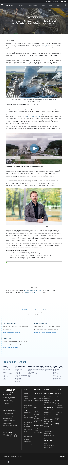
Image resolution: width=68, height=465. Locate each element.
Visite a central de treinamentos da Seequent (45, 332)
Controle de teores (28, 400)
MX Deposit (5, 376)
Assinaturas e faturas (49, 445)
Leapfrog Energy (28, 52)
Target (4, 372)
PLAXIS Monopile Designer (21, 375)
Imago (4, 375)
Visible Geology (37, 430)
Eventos (36, 405)
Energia (28, 17)
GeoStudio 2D (18, 378)
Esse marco (44, 45)
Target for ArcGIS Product (9, 373)
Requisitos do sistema (49, 416)
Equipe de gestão (58, 412)
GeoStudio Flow (18, 381)
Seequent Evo (56, 369)
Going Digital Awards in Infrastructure (33, 292)
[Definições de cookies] (8, 461)
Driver (4, 378)
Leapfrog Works (6, 369)
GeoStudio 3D (18, 379)
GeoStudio (17, 376)
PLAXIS (17, 370)
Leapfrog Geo (6, 367)
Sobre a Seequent (59, 394)
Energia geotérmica (28, 422)
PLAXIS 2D (17, 372)
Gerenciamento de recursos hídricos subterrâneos (28, 438)
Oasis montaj (31, 367)
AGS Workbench (31, 372)
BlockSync (55, 370)
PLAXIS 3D (17, 373)
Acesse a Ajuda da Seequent (10, 347)
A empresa (57, 5)
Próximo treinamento (49, 435)
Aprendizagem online (49, 431)
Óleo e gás (26, 424)
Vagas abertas (58, 403)
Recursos (42, 5)
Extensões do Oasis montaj (34, 369)
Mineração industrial (28, 402)
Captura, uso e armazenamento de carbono (28, 430)
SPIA (29, 376)
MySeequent (37, 412)
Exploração (26, 398)
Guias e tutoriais (47, 433)
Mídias (35, 407)
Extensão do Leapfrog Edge (46, 367)
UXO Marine (30, 370)
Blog (35, 396)
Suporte (50, 5)
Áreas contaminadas (28, 444)
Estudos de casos (37, 17)
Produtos (21, 5)
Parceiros (57, 414)
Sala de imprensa (58, 419)
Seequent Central (57, 376)
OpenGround (18, 367)
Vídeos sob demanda (38, 400)
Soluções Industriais (32, 5)
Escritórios (57, 396)
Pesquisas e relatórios (39, 398)
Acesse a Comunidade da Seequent (11, 332)
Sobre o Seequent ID (48, 421)
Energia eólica (27, 426)
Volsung (4, 379)
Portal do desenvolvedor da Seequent (48, 425)
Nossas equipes (58, 405)
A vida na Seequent (59, 407)
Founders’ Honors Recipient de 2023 (33, 290)
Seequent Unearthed (38, 394)
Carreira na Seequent (59, 402)
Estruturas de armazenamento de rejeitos (28, 405)
